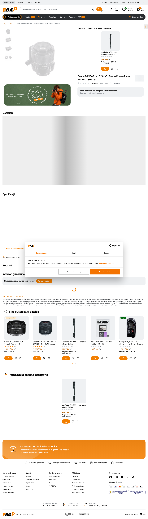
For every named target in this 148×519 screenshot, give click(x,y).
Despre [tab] (106, 253)
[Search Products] (99, 9)
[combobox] (61, 9)
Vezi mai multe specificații (15, 248)
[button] (93, 9)
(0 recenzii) (94, 83)
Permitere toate (105, 272)
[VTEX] (143, 514)
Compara (116, 83)
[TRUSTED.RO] (68, 514)
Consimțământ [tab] (41, 253)
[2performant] (91, 514)
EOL (11, 23)
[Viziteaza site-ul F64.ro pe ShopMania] (82, 514)
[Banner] (37, 95)
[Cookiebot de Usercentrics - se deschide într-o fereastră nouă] (110, 246)
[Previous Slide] (4, 328)
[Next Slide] (143, 328)
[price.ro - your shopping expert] (75, 514)
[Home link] (5, 23)
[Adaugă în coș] (105, 69)
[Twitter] (127, 477)
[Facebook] (110, 477)
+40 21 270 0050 (51, 506)
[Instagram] (116, 477)
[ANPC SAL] (118, 492)
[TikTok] (133, 477)
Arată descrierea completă (16, 184)
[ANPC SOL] (137, 492)
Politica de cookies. (106, 264)
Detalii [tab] (74, 253)
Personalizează (72, 272)
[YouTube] (122, 477)
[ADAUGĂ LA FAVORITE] (117, 68)
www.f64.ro (40, 299)
